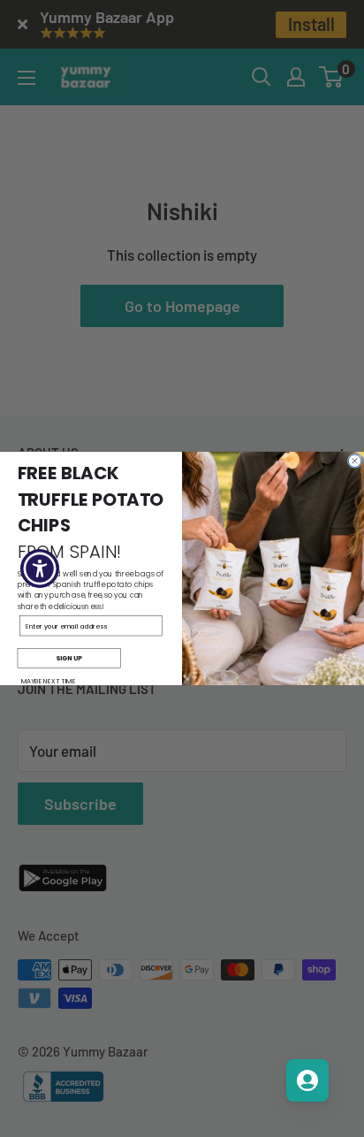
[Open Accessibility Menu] (40, 569)
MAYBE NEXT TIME (48, 680)
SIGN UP (69, 657)
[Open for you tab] (307, 1080)
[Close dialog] (354, 460)
